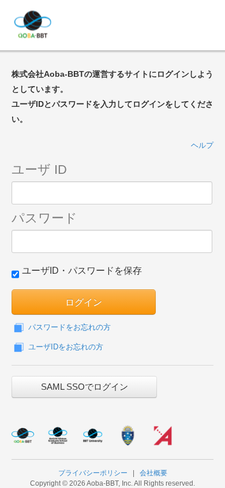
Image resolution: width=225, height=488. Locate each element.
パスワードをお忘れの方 (68, 327)
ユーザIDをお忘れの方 (64, 346)
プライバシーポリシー (92, 473)
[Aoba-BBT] (92, 23)
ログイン (84, 301)
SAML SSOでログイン (84, 387)
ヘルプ (202, 145)
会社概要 (153, 473)
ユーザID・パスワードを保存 (82, 270)
